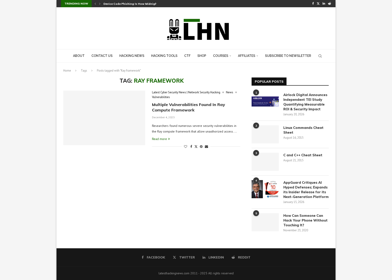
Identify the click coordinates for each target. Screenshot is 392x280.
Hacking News (131, 56)
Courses (220, 56)
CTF (187, 56)
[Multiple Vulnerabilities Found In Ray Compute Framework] (104, 118)
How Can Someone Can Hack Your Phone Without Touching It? (305, 220)
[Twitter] (318, 3)
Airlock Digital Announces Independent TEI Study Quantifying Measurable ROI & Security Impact (305, 102)
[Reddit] (329, 3)
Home (67, 70)
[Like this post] (185, 147)
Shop (201, 56)
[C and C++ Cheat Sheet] (265, 162)
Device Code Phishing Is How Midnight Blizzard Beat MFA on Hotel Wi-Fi (154, 3)
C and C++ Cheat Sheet (302, 155)
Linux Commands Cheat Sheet (303, 130)
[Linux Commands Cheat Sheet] (265, 134)
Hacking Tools (164, 56)
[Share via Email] (206, 147)
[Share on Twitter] (196, 147)
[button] (95, 3)
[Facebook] (313, 3)
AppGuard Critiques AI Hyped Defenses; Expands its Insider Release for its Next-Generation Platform (306, 189)
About (79, 56)
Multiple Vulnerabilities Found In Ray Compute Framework (188, 107)
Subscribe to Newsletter (288, 56)
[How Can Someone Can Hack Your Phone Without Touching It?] (265, 222)
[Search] (320, 56)
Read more (159, 139)
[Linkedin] (324, 3)
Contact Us (102, 56)
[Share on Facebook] (191, 147)
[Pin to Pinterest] (201, 147)
